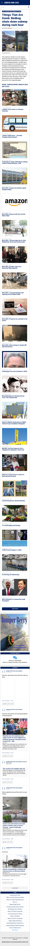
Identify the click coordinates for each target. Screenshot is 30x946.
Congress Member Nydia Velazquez (15, 925)
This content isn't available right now (14, 769)
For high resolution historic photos (15, 906)
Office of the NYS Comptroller (15, 911)
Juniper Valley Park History (15, 920)
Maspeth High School (15, 904)
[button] (1, 2)
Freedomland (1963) (15, 895)
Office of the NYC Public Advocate (15, 899)
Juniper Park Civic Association (14, 671)
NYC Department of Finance (15, 909)
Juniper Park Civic (11, 2)
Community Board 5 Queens (15, 913)
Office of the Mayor (15, 916)
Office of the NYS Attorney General (15, 897)
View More (15, 608)
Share (12, 700)
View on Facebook (6, 700)
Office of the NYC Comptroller (15, 918)
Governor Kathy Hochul (15, 927)
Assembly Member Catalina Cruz (15, 923)
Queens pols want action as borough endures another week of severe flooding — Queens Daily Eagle (14, 825)
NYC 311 (15, 902)
